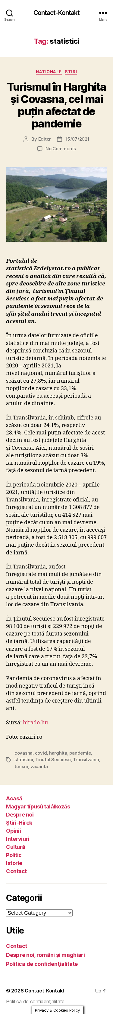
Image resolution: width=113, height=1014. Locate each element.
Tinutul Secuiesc (53, 759)
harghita (58, 753)
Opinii (13, 831)
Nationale (49, 71)
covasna (23, 753)
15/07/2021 (77, 139)
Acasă (14, 798)
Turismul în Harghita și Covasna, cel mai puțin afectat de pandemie (56, 105)
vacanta (39, 766)
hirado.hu (35, 722)
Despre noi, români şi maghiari (45, 955)
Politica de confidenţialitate (42, 964)
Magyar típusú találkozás (38, 806)
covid (41, 753)
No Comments (61, 148)
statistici (23, 759)
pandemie (80, 753)
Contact (16, 871)
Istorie (14, 863)
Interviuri (17, 839)
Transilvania (86, 759)
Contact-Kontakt (56, 13)
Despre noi (19, 814)
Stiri (71, 71)
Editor (44, 139)
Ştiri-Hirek (19, 823)
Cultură (15, 847)
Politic (14, 855)
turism (21, 766)
